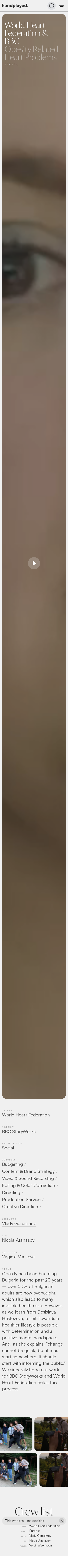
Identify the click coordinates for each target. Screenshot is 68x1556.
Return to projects (50, 1549)
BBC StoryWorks (26, 1376)
